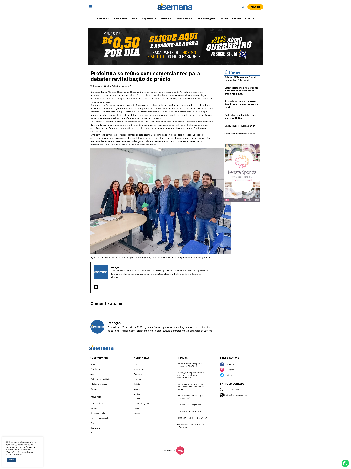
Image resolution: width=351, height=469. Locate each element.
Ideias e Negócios (206, 18)
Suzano (93, 408)
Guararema (95, 428)
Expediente (95, 369)
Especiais (147, 18)
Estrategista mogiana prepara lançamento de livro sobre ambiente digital (241, 90)
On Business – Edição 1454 (240, 125)
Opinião (164, 18)
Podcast (137, 413)
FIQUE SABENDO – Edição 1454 (192, 418)
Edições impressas (98, 384)
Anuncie (94, 374)
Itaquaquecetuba (97, 413)
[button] (99, 7)
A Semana (94, 364)
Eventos (137, 379)
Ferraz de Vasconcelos (100, 418)
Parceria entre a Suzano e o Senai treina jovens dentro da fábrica (241, 104)
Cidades (102, 18)
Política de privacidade (100, 379)
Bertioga (94, 433)
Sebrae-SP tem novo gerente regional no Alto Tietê (240, 78)
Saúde (224, 18)
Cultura (249, 18)
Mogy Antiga (120, 18)
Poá (92, 423)
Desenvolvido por (167, 450)
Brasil (135, 18)
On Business (183, 18)
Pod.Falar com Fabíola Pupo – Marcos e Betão (241, 116)
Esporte (236, 18)
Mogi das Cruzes (97, 403)
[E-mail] (96, 287)
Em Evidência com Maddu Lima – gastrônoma (191, 425)
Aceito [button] (11, 459)
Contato (93, 389)
